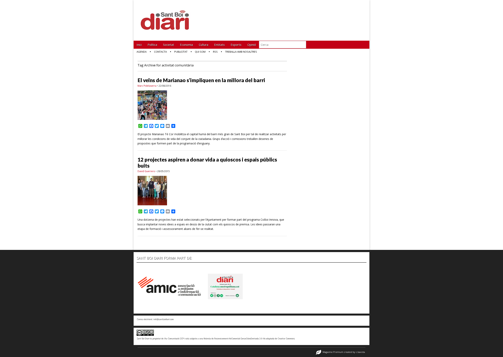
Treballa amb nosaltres (241, 51)
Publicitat (180, 51)
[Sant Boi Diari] (167, 17)
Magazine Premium (333, 352)
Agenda (142, 51)
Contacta (160, 51)
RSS (215, 51)
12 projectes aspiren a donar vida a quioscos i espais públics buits (207, 162)
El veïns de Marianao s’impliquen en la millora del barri (201, 80)
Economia (186, 45)
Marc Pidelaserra (147, 85)
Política (152, 45)
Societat (168, 45)
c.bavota (360, 352)
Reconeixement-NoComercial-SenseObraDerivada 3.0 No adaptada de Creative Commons (254, 338)
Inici (139, 45)
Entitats (219, 45)
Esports (236, 45)
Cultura (203, 45)
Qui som (200, 51)
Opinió (251, 45)
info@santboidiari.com (163, 319)
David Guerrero (146, 171)
